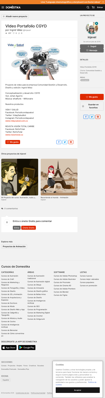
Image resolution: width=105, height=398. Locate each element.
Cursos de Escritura (9, 303)
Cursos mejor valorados (89, 279)
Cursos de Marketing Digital (39, 313)
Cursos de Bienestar (9, 330)
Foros (25, 366)
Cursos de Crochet (35, 316)
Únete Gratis (28, 228)
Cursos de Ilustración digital (39, 282)
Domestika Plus (23, 369)
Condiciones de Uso (22, 393)
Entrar (100, 7)
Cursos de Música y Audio (11, 318)
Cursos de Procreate (62, 282)
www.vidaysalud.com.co (16, 121)
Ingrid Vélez (20, 30)
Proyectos (11, 366)
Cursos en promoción (88, 285)
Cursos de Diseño (8, 291)
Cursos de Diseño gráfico (38, 291)
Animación (85, 80)
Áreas (31, 272)
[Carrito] (93, 7)
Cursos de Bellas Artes (37, 294)
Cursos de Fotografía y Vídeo (13, 288)
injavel (23, 153)
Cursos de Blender (61, 292)
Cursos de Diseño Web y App (13, 309)
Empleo (19, 366)
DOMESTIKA (12, 7)
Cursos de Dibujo (34, 285)
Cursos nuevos (86, 276)
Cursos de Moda (7, 306)
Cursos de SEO (34, 306)
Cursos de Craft (7, 279)
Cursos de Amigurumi (36, 319)
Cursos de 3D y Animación (11, 294)
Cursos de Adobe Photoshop (65, 276)
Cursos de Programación (37, 309)
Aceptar (77, 390)
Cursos (3, 366)
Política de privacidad (38, 393)
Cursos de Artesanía (36, 288)
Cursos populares (87, 282)
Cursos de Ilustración (9, 276)
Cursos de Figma (60, 295)
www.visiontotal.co (14, 135)
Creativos (32, 366)
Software (59, 272)
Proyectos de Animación (14, 246)
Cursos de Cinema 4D (62, 285)
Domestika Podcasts (8, 369)
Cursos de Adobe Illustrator (65, 279)
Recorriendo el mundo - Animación (54, 197)
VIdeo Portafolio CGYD (88, 67)
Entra (16, 228)
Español (6, 380)
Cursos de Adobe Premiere (64, 289)
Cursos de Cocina (8, 321)
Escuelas (40, 366)
